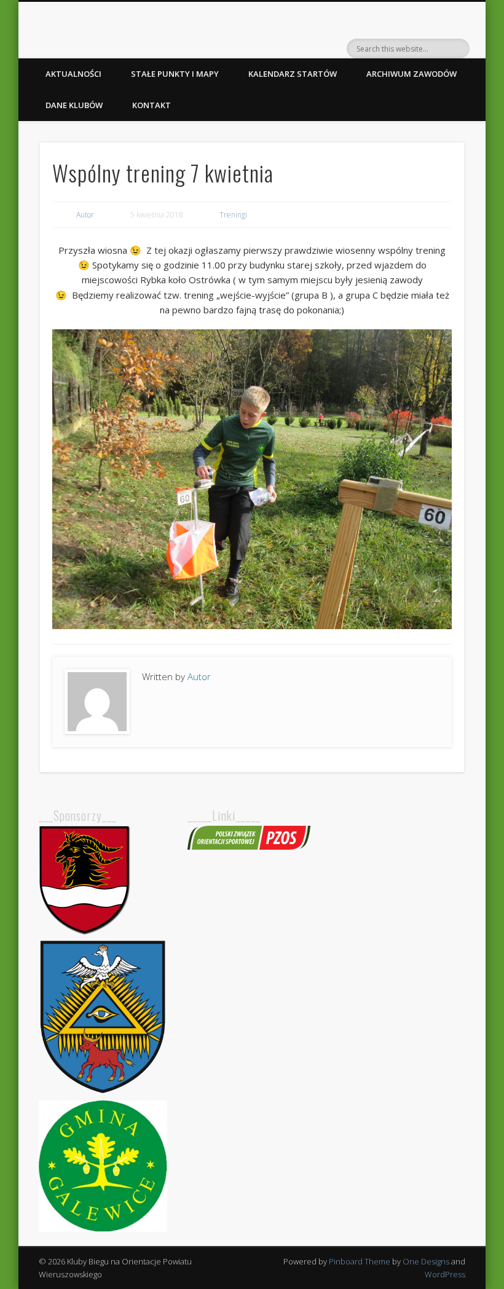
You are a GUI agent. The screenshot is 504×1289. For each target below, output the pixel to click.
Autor (85, 215)
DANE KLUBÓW (74, 105)
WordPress (445, 1274)
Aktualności (73, 73)
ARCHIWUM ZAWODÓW (411, 73)
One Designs (426, 1261)
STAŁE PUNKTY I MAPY (175, 73)
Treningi (233, 215)
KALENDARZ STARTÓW (292, 73)
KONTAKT (151, 105)
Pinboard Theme (359, 1261)
